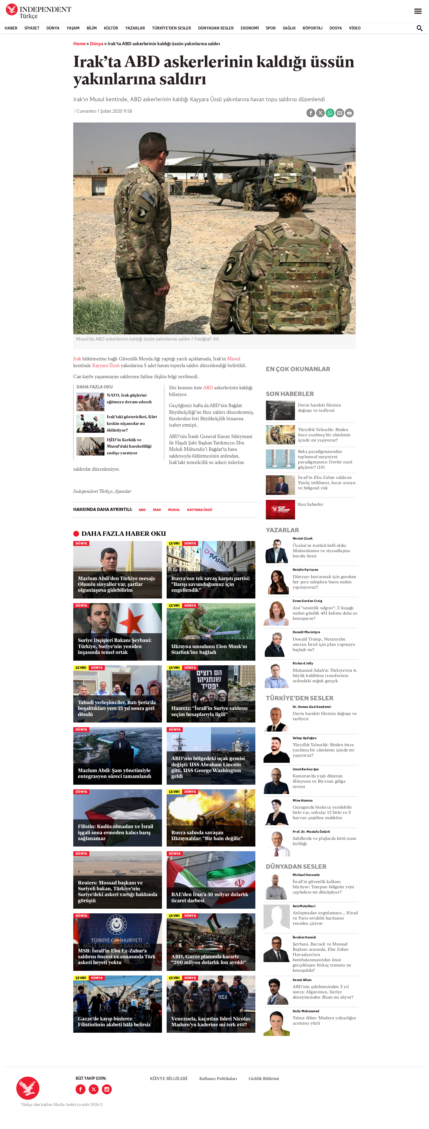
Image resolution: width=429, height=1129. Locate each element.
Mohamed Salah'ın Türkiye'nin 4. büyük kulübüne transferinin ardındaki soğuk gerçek (325, 676)
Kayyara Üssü (106, 366)
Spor (271, 28)
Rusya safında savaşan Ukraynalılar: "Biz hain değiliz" (207, 835)
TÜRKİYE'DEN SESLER (171, 28)
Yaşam (73, 28)
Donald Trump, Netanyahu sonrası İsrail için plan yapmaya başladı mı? (324, 644)
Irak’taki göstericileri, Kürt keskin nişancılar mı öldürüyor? (132, 424)
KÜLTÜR (111, 28)
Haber (11, 28)
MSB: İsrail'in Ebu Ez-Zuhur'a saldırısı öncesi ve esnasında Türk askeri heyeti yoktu (117, 957)
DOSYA (335, 28)
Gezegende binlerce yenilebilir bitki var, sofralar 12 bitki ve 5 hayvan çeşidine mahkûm (322, 812)
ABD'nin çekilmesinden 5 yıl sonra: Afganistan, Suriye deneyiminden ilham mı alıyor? (323, 992)
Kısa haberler (310, 504)
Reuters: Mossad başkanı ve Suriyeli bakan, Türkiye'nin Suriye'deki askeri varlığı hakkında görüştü (117, 892)
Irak (77, 359)
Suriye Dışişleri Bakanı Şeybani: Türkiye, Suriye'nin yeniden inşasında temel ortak (114, 646)
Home (79, 44)
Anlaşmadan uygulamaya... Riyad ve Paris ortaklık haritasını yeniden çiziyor (325, 918)
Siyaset (32, 28)
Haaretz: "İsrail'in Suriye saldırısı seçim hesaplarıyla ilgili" (209, 711)
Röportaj (312, 28)
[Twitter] (94, 1089)
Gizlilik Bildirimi (264, 1079)
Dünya (53, 28)
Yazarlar (135, 28)
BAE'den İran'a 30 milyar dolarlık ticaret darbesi (209, 897)
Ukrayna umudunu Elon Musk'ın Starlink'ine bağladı (209, 649)
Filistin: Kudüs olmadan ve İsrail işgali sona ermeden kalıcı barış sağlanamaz (115, 832)
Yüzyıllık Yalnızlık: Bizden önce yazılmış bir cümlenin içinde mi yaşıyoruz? (324, 435)
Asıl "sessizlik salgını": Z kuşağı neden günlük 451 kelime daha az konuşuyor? (325, 613)
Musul (233, 359)
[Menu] (418, 11)
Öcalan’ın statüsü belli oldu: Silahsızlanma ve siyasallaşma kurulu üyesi (321, 551)
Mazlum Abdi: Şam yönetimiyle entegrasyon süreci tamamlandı (114, 773)
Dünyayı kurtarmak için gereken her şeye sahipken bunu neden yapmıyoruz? (325, 582)
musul (174, 510)
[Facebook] (81, 1089)
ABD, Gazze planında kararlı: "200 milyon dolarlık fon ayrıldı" (208, 959)
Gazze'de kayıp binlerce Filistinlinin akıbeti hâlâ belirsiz (114, 1022)
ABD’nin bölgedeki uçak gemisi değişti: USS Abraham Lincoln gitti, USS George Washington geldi (208, 767)
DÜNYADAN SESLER (216, 28)
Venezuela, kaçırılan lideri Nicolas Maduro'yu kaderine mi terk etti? (210, 1022)
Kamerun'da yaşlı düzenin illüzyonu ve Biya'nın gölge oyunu (319, 781)
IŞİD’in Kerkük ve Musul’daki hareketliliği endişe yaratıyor (129, 447)
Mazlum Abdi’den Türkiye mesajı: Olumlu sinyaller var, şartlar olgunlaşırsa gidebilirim (117, 584)
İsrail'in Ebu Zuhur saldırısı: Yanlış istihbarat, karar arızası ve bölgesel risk (326, 483)
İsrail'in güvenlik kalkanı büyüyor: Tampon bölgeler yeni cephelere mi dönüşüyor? (323, 887)
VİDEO (355, 28)
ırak (157, 510)
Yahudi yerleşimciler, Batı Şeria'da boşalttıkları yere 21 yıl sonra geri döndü (117, 708)
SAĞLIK (289, 28)
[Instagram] (107, 1089)
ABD (208, 388)
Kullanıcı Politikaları (218, 1079)
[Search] (419, 28)
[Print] (349, 113)
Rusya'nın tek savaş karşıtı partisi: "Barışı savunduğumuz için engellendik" (210, 584)
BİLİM (92, 28)
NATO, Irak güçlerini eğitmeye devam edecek (129, 398)
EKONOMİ (250, 28)
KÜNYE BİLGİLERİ (168, 1079)
